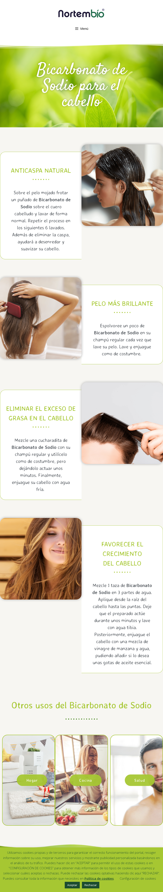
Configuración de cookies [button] (138, 878)
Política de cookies (99, 878)
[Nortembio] (81, 12)
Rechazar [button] (90, 885)
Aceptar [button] (72, 885)
